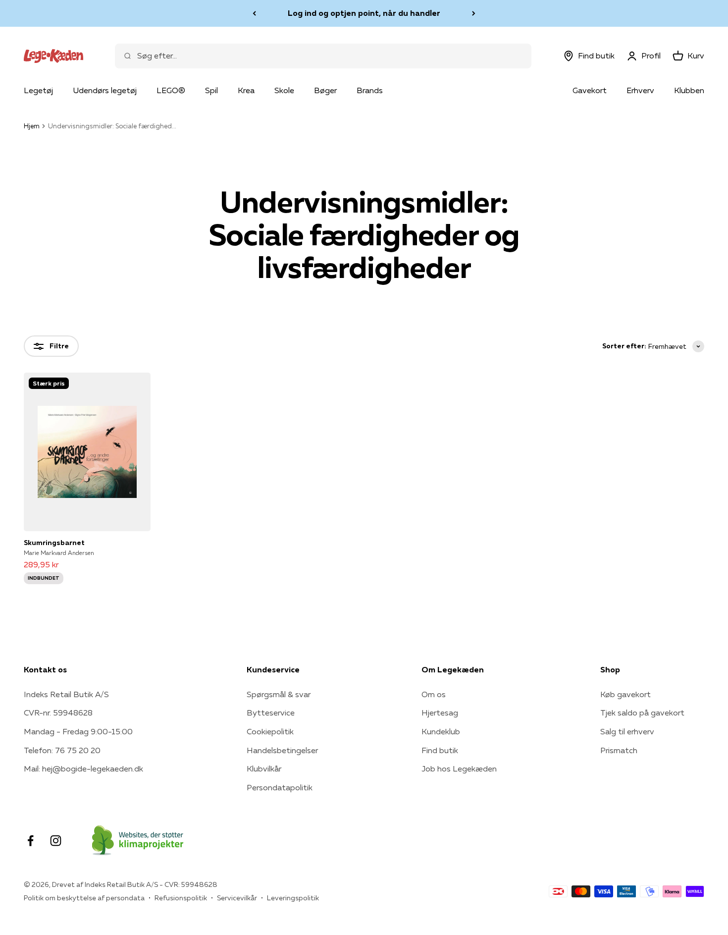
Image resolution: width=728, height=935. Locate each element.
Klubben (689, 90)
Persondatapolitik (279, 787)
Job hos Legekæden (459, 768)
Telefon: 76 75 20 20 (62, 750)
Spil (211, 90)
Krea (246, 90)
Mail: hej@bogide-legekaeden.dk (83, 768)
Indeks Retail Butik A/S (66, 694)
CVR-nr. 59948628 (58, 712)
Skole (284, 90)
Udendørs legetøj (105, 90)
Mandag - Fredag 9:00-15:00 (78, 731)
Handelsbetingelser (282, 750)
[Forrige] (254, 13)
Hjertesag (439, 712)
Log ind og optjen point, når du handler (364, 13)
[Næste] (473, 13)
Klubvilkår (264, 768)
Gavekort (589, 90)
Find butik (439, 750)
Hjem (32, 126)
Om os (433, 694)
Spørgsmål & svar (279, 694)
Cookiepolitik (270, 731)
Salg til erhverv (627, 731)
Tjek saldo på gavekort (642, 712)
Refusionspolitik (181, 897)
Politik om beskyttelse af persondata (84, 897)
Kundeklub (440, 731)
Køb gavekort (625, 694)
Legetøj (38, 90)
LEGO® (170, 90)
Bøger (325, 90)
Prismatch (618, 750)
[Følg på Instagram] (55, 840)
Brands (370, 90)
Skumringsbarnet (54, 542)
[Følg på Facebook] (30, 840)
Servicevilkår (237, 897)
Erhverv (640, 90)
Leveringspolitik (293, 897)
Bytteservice (271, 712)
